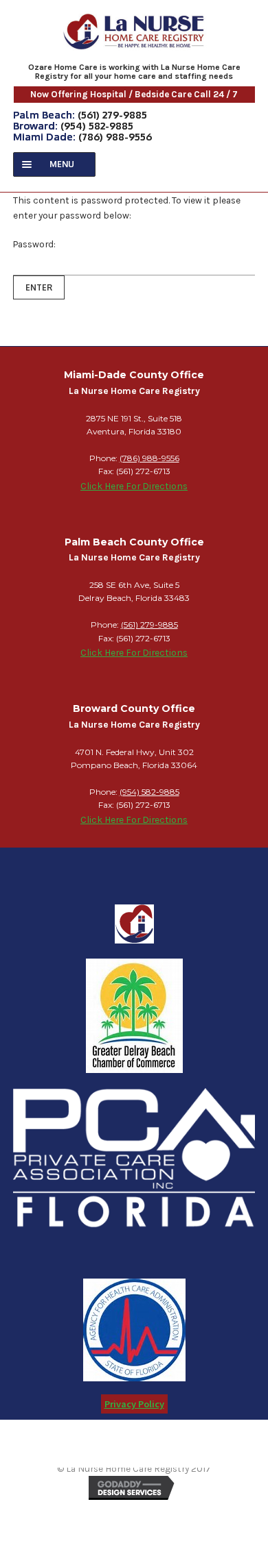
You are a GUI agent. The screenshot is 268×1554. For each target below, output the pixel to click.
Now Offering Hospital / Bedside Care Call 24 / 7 (134, 94)
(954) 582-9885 (96, 125)
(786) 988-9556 (115, 136)
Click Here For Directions (134, 485)
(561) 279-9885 (112, 114)
